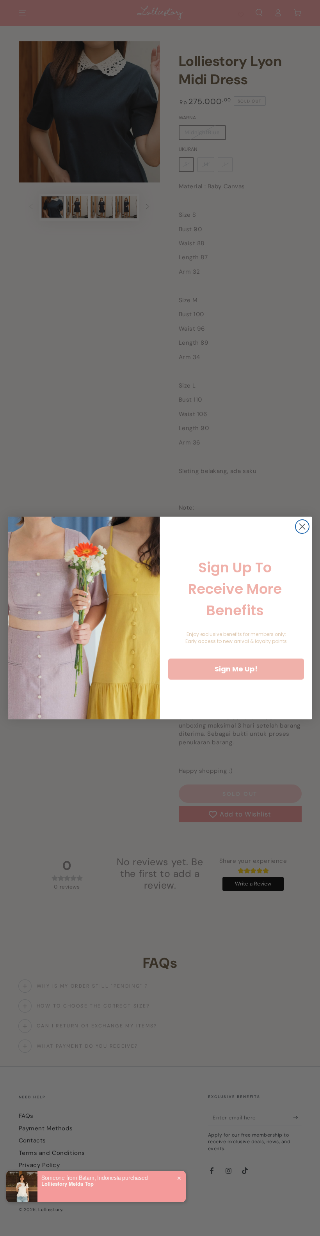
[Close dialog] (302, 526)
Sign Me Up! (236, 669)
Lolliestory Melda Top (67, 1184)
